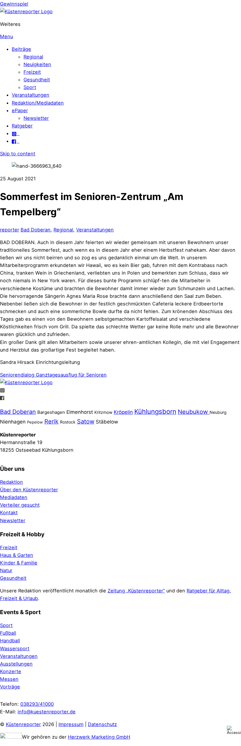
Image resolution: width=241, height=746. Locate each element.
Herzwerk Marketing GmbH (99, 737)
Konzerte (10, 671)
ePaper (20, 110)
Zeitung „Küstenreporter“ (136, 591)
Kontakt (9, 512)
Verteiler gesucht (20, 505)
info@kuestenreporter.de (47, 712)
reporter (9, 230)
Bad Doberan (36, 230)
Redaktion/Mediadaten (38, 103)
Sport (30, 87)
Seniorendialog (17, 375)
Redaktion (11, 482)
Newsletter (36, 118)
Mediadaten (13, 497)
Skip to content (17, 154)
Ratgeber (22, 126)
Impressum (70, 724)
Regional (33, 57)
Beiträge (21, 49)
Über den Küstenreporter (29, 490)
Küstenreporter (23, 724)
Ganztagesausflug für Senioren (70, 375)
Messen (9, 679)
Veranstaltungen (30, 95)
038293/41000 (37, 704)
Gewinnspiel (14, 4)
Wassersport (14, 648)
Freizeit (32, 72)
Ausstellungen (16, 664)
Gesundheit (37, 80)
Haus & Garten (16, 555)
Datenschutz (102, 724)
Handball (10, 640)
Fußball (8, 633)
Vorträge (10, 687)
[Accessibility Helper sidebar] (234, 730)
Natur (6, 570)
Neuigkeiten (37, 64)
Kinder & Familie (18, 563)
